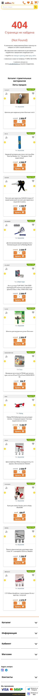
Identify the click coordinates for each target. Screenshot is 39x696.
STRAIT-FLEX (21, 282)
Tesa (20, 369)
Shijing (21, 413)
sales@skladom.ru (14, 64)
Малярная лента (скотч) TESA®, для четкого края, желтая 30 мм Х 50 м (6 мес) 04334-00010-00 (20, 375)
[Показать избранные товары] (28, 2)
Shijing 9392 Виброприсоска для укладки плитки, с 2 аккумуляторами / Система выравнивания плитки (19, 419)
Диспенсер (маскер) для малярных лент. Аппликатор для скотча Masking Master (19, 244)
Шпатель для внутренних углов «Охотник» (19, 331)
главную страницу (19, 56)
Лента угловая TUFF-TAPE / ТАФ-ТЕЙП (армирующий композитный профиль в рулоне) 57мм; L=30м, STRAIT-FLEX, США (19, 287)
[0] (35, 3)
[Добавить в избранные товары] (33, 93)
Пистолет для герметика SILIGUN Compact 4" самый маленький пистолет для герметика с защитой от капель (19, 200)
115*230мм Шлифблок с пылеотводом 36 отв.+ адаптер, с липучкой (19, 594)
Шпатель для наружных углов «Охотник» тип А (19, 112)
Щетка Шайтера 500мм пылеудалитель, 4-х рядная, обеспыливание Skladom (19, 463)
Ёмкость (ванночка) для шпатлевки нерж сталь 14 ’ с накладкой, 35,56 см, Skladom (19, 550)
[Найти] (35, 7)
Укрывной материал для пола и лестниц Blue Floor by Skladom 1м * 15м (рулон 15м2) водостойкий (19, 156)
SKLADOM (21, 107)
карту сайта (32, 56)
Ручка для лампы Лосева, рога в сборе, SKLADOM (19, 506)
